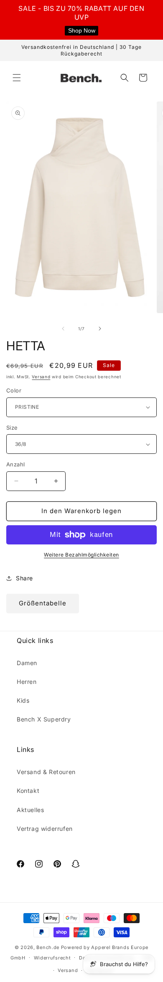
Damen (27, 662)
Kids (23, 700)
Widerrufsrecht (52, 958)
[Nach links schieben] (63, 328)
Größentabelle (42, 603)
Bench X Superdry (44, 719)
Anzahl (15, 464)
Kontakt (28, 790)
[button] (17, 77)
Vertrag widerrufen (45, 828)
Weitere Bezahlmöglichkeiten (81, 555)
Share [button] (24, 578)
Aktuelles (30, 809)
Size (12, 427)
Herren (27, 681)
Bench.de (47, 947)
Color (13, 390)
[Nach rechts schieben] (100, 328)
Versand (41, 376)
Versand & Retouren (46, 771)
